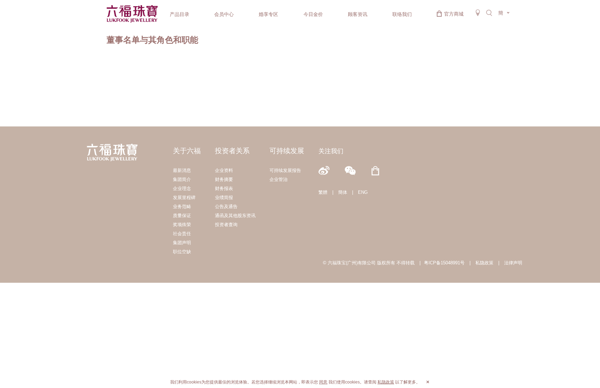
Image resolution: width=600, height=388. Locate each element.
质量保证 (182, 215)
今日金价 (313, 14)
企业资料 (224, 170)
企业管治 (278, 179)
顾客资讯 (357, 14)
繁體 (322, 192)
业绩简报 (224, 197)
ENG (363, 192)
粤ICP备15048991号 (444, 262)
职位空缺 (182, 251)
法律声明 (513, 262)
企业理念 (182, 188)
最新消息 (182, 170)
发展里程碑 (184, 197)
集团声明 (182, 242)
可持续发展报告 (285, 170)
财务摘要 (224, 179)
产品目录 (179, 14)
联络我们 (402, 14)
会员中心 (224, 14)
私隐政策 (484, 262)
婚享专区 (268, 14)
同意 (323, 382)
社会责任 (182, 233)
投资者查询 (226, 224)
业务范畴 (182, 206)
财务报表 (224, 188)
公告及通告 (226, 206)
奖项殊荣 (182, 224)
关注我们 (330, 151)
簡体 (342, 192)
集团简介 (182, 179)
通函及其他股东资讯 (235, 215)
